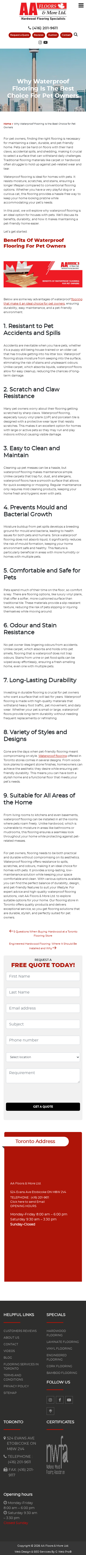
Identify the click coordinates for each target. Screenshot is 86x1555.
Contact (66, 35)
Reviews (38, 35)
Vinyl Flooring (59, 1348)
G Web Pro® (63, 1551)
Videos (9, 1351)
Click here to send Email (27, 1201)
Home (7, 124)
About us (11, 1337)
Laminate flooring (63, 1342)
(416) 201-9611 (45, 28)
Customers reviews (20, 1331)
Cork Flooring (59, 1366)
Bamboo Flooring (62, 1372)
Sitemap (10, 1393)
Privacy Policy (16, 1386)
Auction (52, 35)
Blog (8, 1357)
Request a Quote (19, 35)
